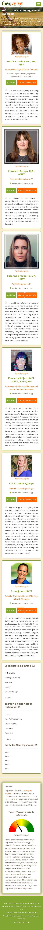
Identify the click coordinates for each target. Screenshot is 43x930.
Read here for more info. (22, 922)
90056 (7, 752)
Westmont (9, 733)
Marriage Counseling (12, 678)
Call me (21, 83)
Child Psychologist (11, 692)
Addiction (8, 682)
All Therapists (10, 673)
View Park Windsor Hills (13, 719)
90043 (7, 756)
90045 (7, 764)
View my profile (31, 83)
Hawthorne (9, 728)
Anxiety (7, 687)
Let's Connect (11, 83)
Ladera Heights (10, 724)
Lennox (7, 714)
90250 (7, 769)
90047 (7, 760)
